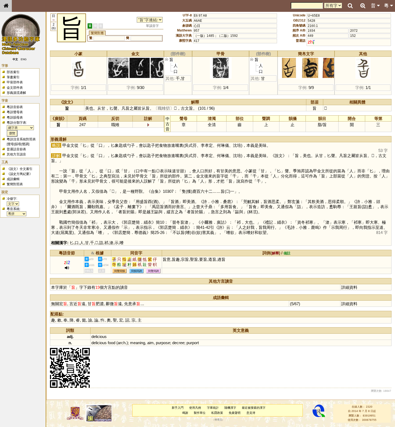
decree (178, 342)
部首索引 (13, 72)
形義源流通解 (16, 93)
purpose (163, 342)
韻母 (18, 144)
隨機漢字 (230, 407)
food (111, 342)
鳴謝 (185, 412)
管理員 (218, 420)
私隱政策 (217, 412)
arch (121, 342)
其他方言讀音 (16, 154)
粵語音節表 (15, 107)
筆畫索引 (13, 77)
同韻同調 (136, 270)
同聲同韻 (119, 270)
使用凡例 (195, 407)
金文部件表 (15, 88)
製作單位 (200, 412)
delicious (99, 336)
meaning (137, 342)
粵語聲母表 (15, 112)
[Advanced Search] (363, 5)
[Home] (6, 6)
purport (192, 342)
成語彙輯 (13, 179)
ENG (24, 59)
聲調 (25, 144)
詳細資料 (349, 287)
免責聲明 (234, 412)
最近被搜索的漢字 (253, 407)
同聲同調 (153, 270)
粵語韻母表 (15, 117)
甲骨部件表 (15, 82)
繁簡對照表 (15, 184)
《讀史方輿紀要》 (20, 174)
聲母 (11, 144)
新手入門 (178, 407)
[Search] (350, 6)
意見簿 (250, 412)
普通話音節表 (16, 149)
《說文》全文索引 (20, 169)
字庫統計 (213, 407)
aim (150, 342)
